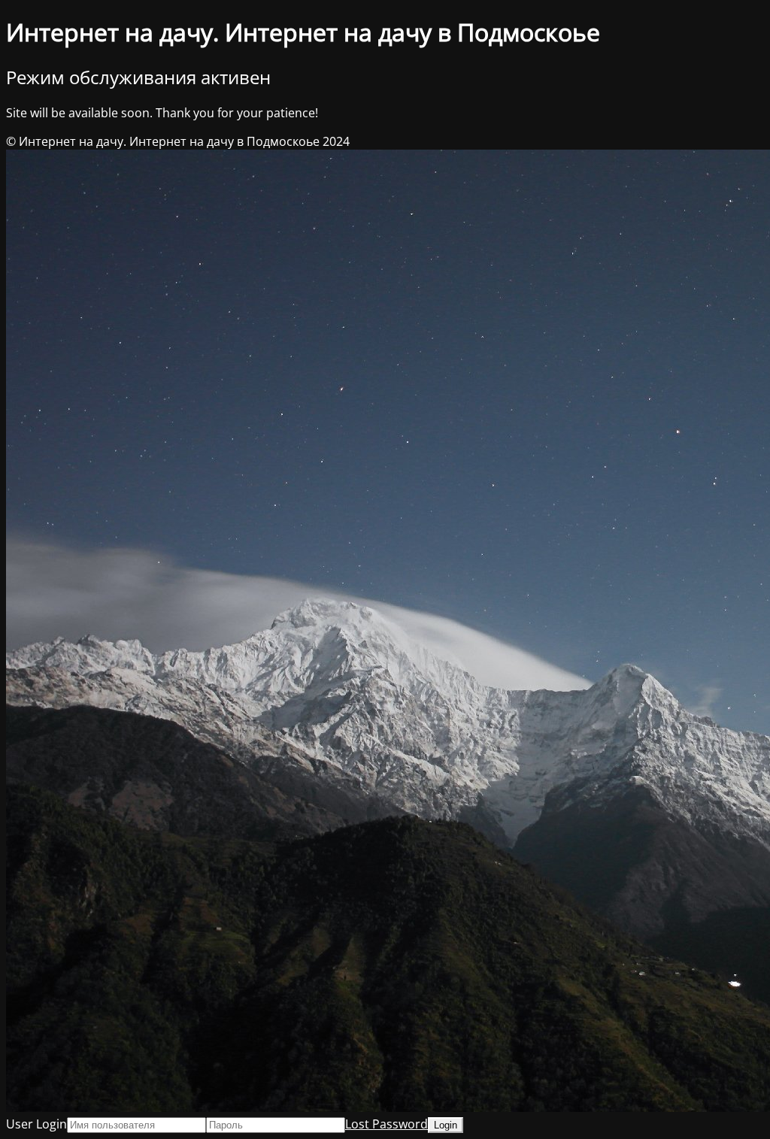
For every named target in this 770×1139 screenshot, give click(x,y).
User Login (36, 1124)
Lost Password (386, 1124)
